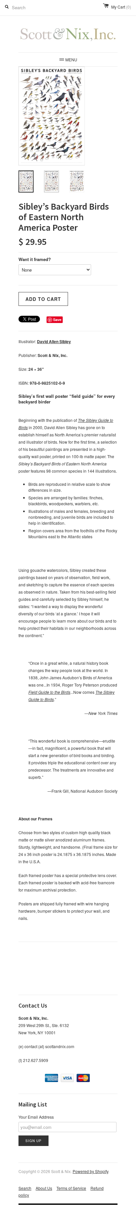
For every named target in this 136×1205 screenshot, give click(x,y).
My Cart (121, 7)
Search (24, 1188)
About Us (44, 1188)
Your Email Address (36, 1117)
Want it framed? (34, 259)
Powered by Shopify (90, 1171)
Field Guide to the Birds (49, 692)
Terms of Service (71, 1188)
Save (57, 319)
